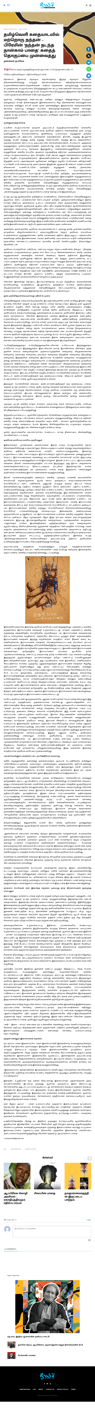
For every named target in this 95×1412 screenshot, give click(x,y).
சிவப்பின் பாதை (44, 1193)
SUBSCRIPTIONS (24, 1389)
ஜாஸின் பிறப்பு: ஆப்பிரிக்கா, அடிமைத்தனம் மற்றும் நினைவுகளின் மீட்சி (50, 1345)
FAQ (34, 1389)
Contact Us (50, 1389)
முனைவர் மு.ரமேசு (31, 1149)
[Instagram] (50, 1383)
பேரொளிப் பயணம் (27, 1355)
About (40, 1389)
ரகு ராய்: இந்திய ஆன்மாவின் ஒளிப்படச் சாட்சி (28, 1337)
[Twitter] (47, 1383)
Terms (73, 1389)
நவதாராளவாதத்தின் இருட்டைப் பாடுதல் (77, 1196)
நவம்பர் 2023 (23, 29)
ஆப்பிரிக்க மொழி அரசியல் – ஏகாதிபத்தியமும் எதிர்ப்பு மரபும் (15, 1198)
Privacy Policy (62, 1389)
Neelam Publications (10, 29)
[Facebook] (44, 1383)
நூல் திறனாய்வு (16, 1149)
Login (88, 1220)
